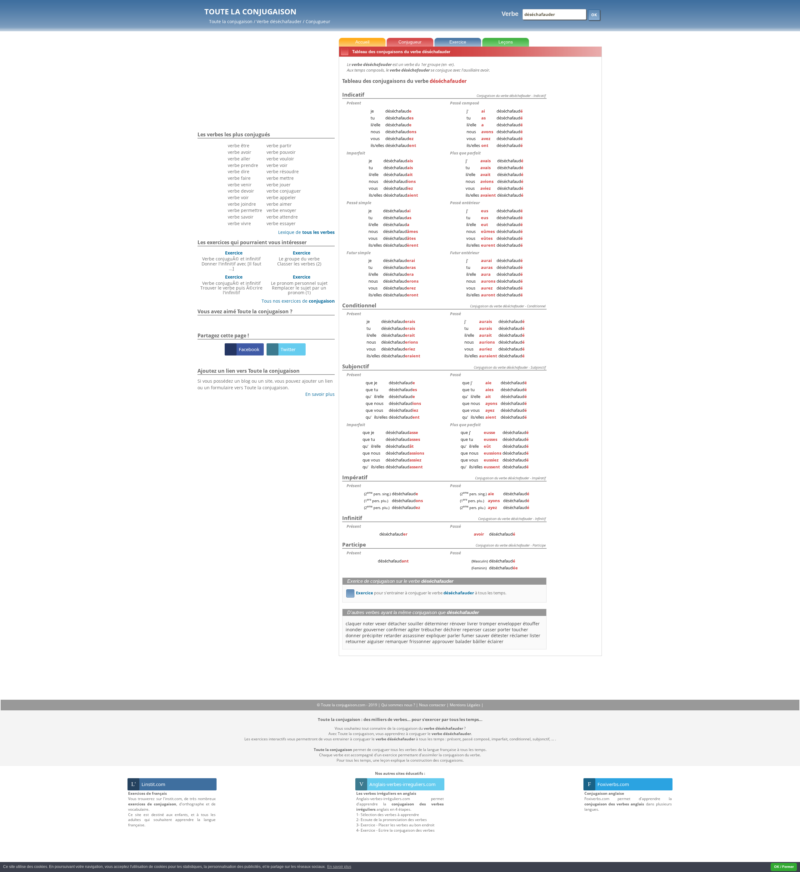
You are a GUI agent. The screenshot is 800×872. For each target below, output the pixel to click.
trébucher (431, 630)
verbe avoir (239, 152)
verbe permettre (245, 210)
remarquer (396, 641)
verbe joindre (242, 204)
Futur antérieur (464, 252)
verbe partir (279, 146)
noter (368, 624)
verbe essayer (281, 223)
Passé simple (359, 202)
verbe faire (239, 178)
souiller (415, 624)
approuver (443, 641)
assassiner (414, 635)
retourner (356, 641)
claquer (354, 624)
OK (594, 15)
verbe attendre (282, 217)
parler (454, 635)
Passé (455, 313)
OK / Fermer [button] (784, 867)
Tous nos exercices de (296, 301)
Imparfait (356, 153)
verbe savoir (240, 217)
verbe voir (238, 197)
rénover (458, 624)
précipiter (372, 635)
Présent (354, 103)
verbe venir (240, 185)
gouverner (374, 630)
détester (499, 635)
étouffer (531, 624)
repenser (472, 630)
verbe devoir (241, 191)
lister (535, 635)
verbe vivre (239, 223)
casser (489, 630)
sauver (483, 635)
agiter (414, 630)
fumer (468, 635)
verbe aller (239, 159)
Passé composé (464, 103)
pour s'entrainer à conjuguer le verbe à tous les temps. (427, 593)
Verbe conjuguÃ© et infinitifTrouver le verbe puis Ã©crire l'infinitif (231, 284)
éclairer (495, 641)
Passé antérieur (465, 202)
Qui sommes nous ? (398, 705)
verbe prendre (243, 165)
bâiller (479, 641)
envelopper (510, 624)
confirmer (396, 630)
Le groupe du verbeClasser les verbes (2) (299, 258)
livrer (472, 624)
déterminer (436, 624)
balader (463, 641)
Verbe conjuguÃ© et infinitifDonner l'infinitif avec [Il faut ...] (231, 260)
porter (504, 630)
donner (353, 635)
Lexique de (304, 232)
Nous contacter (433, 705)
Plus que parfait (465, 153)
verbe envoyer (281, 210)
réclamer (519, 635)
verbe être (238, 146)
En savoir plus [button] (339, 866)
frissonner (420, 641)
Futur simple (359, 252)
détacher (397, 624)
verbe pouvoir (281, 152)
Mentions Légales (465, 705)
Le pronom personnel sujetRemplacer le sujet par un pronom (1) (299, 284)
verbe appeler (281, 197)
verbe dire (238, 171)
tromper (488, 624)
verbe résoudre (283, 171)
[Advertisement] (575, 153)
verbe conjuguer (284, 191)
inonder (354, 630)
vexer (381, 624)
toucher (520, 630)
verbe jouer (279, 185)
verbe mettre (280, 178)
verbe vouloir (280, 159)
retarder (393, 635)
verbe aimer (279, 204)
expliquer (436, 635)
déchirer (452, 630)
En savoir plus (318, 394)
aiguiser (375, 641)
